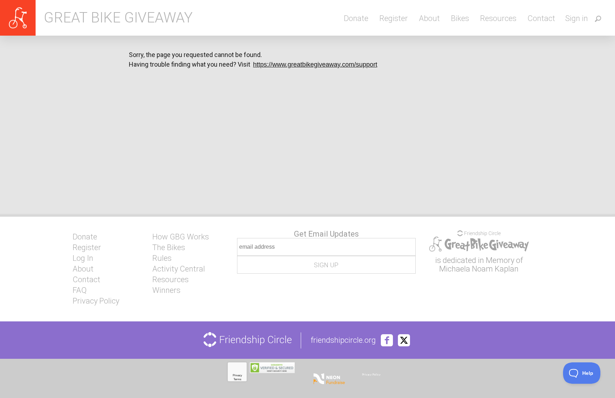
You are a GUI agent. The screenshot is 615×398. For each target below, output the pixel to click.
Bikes (460, 18)
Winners (166, 290)
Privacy (237, 375)
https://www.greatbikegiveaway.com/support (315, 64)
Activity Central (178, 269)
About (429, 18)
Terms (237, 379)
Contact (541, 18)
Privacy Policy (96, 301)
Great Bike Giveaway (118, 18)
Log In (83, 258)
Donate (356, 18)
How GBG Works (180, 237)
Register (393, 18)
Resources (498, 18)
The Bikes (168, 248)
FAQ (79, 290)
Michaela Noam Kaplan (479, 268)
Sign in (576, 18)
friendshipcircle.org (343, 340)
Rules (162, 258)
